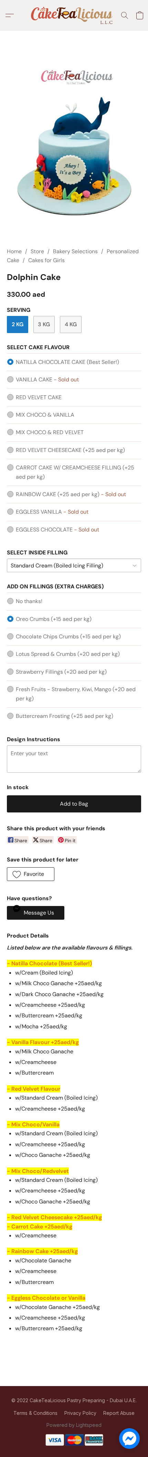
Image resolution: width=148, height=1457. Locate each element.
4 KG (71, 324)
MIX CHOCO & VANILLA (45, 414)
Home (14, 251)
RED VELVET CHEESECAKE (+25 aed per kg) (70, 450)
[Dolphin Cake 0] (74, 147)
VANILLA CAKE (47, 379)
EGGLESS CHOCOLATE (57, 529)
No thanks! (29, 601)
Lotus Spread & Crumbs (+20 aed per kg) (68, 654)
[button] (74, 15)
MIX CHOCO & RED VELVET (50, 432)
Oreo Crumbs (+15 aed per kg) (54, 619)
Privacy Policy (80, 1413)
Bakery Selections (75, 251)
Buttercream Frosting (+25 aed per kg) (64, 716)
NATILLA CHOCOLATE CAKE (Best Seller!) (67, 362)
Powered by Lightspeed (74, 1425)
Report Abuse (119, 1413)
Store (37, 251)
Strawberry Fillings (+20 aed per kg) (61, 671)
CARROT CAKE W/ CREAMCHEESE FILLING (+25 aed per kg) (75, 472)
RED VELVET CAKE (39, 397)
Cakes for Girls (46, 260)
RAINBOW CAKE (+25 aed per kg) (71, 494)
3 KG (44, 324)
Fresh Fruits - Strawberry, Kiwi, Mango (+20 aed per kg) (76, 694)
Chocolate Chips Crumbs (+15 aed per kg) (68, 636)
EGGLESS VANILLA (52, 511)
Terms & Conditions (35, 1413)
